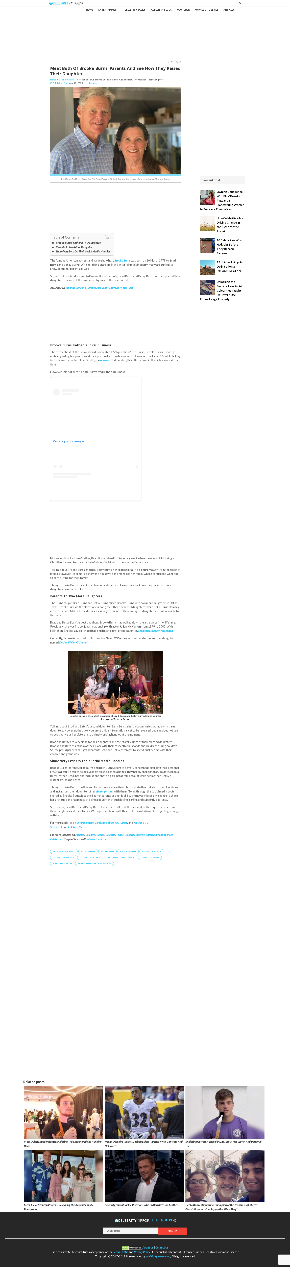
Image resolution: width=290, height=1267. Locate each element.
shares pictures (105, 791)
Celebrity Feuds (115, 834)
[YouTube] (171, 1220)
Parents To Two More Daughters (74, 247)
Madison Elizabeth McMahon (94, 863)
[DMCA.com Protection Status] (132, 1247)
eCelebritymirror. (97, 839)
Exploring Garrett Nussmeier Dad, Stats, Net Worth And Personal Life (223, 1144)
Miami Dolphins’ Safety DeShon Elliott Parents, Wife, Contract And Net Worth (144, 1144)
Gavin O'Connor (150, 857)
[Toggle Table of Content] (106, 238)
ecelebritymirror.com (158, 1256)
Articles (79, 834)
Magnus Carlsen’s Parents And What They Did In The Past (99, 287)
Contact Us (161, 1247)
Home (53, 79)
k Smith (94, 83)
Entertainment (154, 834)
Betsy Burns (88, 851)
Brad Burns (107, 851)
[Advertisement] (145, 31)
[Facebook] (153, 1220)
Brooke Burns (128, 851)
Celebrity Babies (94, 834)
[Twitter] (166, 1220)
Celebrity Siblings (135, 834)
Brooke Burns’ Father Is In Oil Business (78, 242)
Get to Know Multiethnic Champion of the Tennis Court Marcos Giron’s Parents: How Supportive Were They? (221, 1207)
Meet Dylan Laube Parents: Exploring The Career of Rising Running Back (63, 1144)
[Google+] (157, 1220)
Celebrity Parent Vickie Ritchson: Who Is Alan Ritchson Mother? (142, 1205)
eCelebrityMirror (76, 827)
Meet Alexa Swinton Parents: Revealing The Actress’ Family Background (58, 1207)
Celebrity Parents (67, 79)
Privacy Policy (142, 1252)
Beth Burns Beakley (64, 851)
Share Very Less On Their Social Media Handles (83, 251)
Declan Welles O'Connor (121, 857)
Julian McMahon (62, 863)
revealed (105, 360)
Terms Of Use (120, 1252)
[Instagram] (162, 1220)
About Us (147, 1247)
